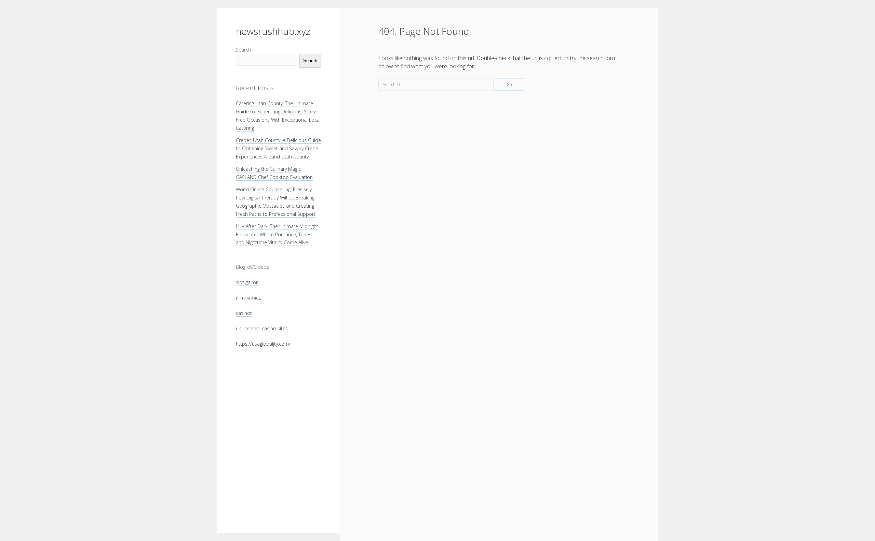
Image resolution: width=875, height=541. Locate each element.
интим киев (248, 297)
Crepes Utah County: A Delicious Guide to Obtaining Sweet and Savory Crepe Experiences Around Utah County (278, 148)
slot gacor (247, 282)
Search (243, 49)
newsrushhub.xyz (273, 31)
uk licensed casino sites (262, 328)
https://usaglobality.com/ (263, 344)
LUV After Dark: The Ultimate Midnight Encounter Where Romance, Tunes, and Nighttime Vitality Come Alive (277, 234)
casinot (244, 313)
